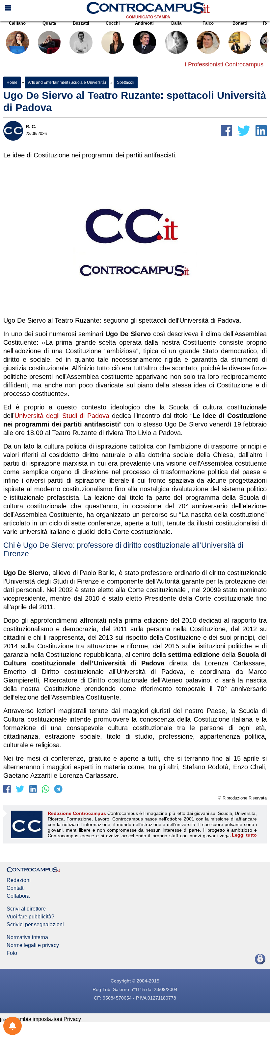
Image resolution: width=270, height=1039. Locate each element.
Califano (17, 23)
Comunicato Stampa (148, 17)
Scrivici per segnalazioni (35, 924)
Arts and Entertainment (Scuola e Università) (67, 82)
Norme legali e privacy (33, 945)
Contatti (16, 888)
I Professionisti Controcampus (224, 64)
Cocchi (113, 23)
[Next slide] (265, 40)
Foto (12, 953)
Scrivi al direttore (26, 909)
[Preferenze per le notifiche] (12, 1026)
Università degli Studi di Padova (61, 415)
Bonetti (239, 23)
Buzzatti (81, 23)
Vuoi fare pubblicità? (30, 916)
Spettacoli (125, 82)
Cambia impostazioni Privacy (47, 1019)
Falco (208, 23)
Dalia (176, 23)
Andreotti (144, 23)
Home (12, 82)
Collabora (18, 896)
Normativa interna (27, 937)
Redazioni (19, 880)
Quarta (49, 23)
